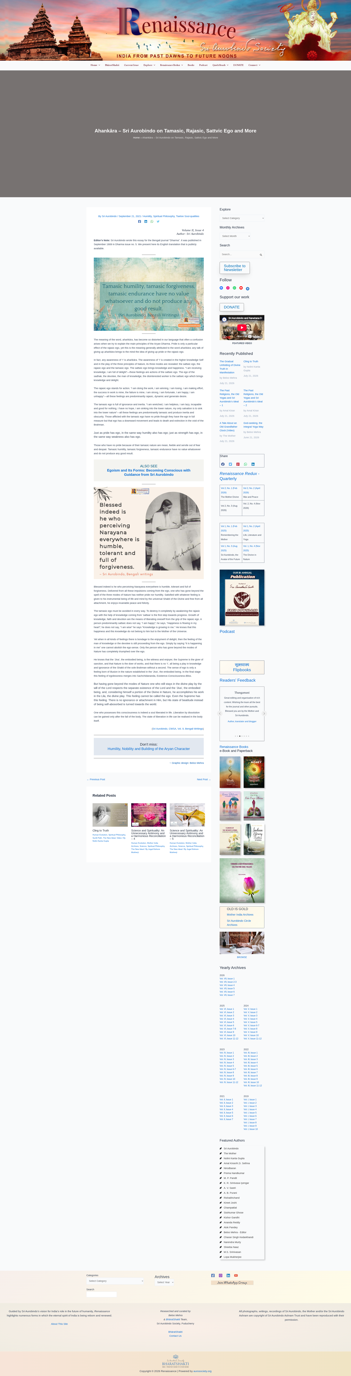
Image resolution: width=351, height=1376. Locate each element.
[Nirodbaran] (228, 1168)
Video (119, 838)
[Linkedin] (145, 221)
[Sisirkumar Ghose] (231, 1212)
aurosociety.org (202, 1371)
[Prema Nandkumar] (232, 1173)
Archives (162, 1277)
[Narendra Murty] (230, 1242)
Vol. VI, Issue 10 (227, 1035)
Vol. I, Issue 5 (250, 1113)
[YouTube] (236, 1275)
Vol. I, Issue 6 (250, 1116)
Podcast (227, 631)
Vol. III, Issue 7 (251, 1072)
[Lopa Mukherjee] (230, 1257)
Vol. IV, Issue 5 (227, 1066)
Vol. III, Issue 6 (251, 1069)
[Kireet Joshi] (228, 1202)
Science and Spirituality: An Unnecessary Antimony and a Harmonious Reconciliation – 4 (148, 834)
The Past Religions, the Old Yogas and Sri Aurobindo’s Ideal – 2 (253, 398)
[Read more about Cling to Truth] (110, 815)
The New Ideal (109, 838)
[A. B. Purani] (228, 1192)
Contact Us (175, 1336)
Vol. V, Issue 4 (250, 1019)
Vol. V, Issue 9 (250, 1032)
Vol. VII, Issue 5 (227, 988)
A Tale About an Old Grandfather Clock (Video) (228, 427)
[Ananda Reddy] (230, 1222)
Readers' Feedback (238, 680)
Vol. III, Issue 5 (251, 1066)
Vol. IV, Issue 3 (227, 1059)
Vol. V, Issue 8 (250, 1029)
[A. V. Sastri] (228, 1187)
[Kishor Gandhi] (229, 1217)
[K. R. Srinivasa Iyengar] (234, 1183)
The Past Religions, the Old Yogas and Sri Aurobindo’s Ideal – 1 (229, 398)
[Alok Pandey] (229, 1227)
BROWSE (242, 957)
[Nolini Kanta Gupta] (232, 1158)
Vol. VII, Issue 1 (227, 978)
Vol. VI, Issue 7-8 (228, 1029)
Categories (92, 1275)
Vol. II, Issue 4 (226, 1109)
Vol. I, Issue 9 (250, 1126)
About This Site (59, 1324)
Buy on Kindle (254, 848)
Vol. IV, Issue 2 (227, 1056)
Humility (147, 216)
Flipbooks (242, 670)
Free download (254, 817)
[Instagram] (221, 1275)
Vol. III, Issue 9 (251, 1079)
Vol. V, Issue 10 (251, 1035)
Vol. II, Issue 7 (226, 1119)
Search (90, 1289)
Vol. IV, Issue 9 (227, 1076)
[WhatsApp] (152, 221)
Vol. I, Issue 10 (251, 1129)
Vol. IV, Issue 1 (227, 1053)
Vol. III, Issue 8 (251, 1076)
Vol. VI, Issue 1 (227, 1009)
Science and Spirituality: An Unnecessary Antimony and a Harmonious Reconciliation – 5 (187, 834)
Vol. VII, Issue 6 (227, 992)
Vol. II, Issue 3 (226, 1106)
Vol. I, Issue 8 (250, 1122)
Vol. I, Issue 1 (250, 1099)
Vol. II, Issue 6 (226, 1116)
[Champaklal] (228, 1207)
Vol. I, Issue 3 (250, 1106)
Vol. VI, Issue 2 (227, 1012)
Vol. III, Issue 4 (251, 1062)
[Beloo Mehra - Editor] (233, 1232)
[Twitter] (158, 221)
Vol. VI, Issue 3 (227, 1015)
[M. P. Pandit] (228, 1178)
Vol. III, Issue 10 (251, 1082)
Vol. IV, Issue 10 (227, 1079)
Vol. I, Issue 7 (250, 1119)
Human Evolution (100, 835)
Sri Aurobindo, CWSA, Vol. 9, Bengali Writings (178, 728)
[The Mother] (228, 1153)
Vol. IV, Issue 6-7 (228, 1069)
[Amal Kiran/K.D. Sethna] (235, 1163)
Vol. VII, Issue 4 (227, 985)
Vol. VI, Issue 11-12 (229, 1038)
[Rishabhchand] (230, 1197)
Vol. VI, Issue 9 (227, 1032)
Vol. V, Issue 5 (250, 1022)
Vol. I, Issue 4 (250, 1109)
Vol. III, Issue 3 (251, 1059)
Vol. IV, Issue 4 (227, 1062)
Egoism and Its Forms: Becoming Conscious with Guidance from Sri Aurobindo (148, 472)
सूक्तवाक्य (242, 664)
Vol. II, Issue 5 (226, 1113)
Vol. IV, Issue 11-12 (229, 1082)
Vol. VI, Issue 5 (227, 1022)
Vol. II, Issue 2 (226, 1103)
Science (143, 846)
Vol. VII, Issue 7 (227, 995)
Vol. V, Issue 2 (250, 1012)
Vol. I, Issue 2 (250, 1103)
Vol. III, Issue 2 (251, 1056)
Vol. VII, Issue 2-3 (228, 982)
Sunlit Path (97, 838)
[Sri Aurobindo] (229, 1148)
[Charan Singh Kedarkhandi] (236, 1237)
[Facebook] (139, 221)
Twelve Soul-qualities (187, 216)
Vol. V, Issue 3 (250, 1015)
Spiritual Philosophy (164, 216)
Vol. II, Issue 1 (226, 1099)
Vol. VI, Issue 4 (227, 1019)
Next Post (204, 779)
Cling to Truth (101, 830)
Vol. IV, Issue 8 (227, 1072)
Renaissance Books (234, 747)
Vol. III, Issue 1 (251, 1053)
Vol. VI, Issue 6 (227, 1025)
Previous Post (96, 779)
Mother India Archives (240, 914)
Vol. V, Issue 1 (250, 1009)
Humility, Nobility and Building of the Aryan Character (149, 749)
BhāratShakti (173, 1319)
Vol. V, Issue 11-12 (253, 1038)
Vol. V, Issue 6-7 (251, 1025)
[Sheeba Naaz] (229, 1247)
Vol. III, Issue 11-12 (253, 1085)
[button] (98, 65)
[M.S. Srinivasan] (230, 1252)
